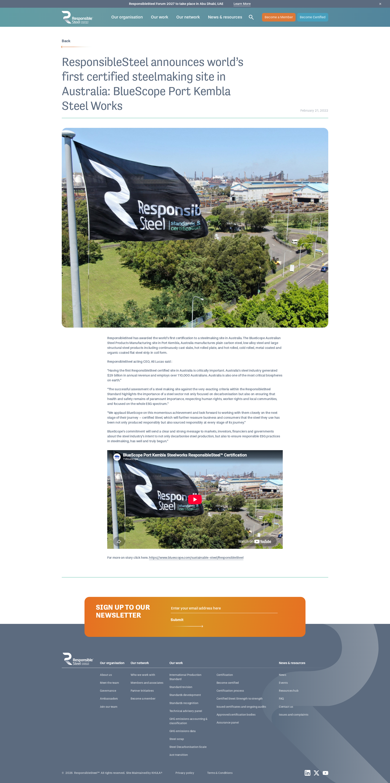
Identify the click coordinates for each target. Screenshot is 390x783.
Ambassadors (109, 698)
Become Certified (313, 17)
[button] (127, 17)
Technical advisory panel (185, 711)
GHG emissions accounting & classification (188, 721)
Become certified (228, 683)
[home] (77, 17)
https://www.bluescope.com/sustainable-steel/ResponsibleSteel (196, 558)
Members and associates (147, 683)
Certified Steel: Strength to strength (240, 698)
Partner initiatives (142, 690)
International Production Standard (185, 677)
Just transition (178, 755)
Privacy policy (185, 773)
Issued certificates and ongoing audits (241, 707)
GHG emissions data (182, 731)
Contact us (286, 707)
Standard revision (181, 687)
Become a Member (279, 17)
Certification (225, 675)
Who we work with (143, 675)
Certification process (230, 690)
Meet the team (109, 683)
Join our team (108, 707)
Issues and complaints (293, 714)
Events (283, 683)
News (282, 675)
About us (106, 675)
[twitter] (316, 772)
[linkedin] (307, 773)
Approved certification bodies (236, 714)
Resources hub (289, 690)
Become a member (143, 698)
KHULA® (157, 773)
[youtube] (325, 773)
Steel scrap (176, 739)
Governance (108, 690)
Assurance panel (228, 722)
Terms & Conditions (219, 773)
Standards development (185, 695)
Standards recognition (183, 703)
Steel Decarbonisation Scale (188, 747)
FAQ (281, 698)
